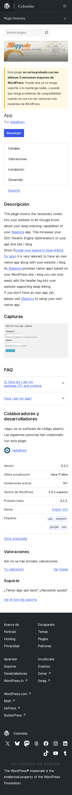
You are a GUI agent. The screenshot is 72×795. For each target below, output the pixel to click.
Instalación (16, 169)
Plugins (43, 639)
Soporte (14, 190)
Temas (43, 632)
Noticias (10, 632)
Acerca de (11, 625)
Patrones (44, 646)
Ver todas (61, 569)
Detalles (14, 148)
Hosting (9, 639)
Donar (44, 673)
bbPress (12, 708)
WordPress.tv (16, 681)
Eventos (44, 666)
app (50, 518)
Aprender (10, 659)
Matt (9, 701)
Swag (44, 681)
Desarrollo (15, 180)
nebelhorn (17, 122)
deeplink (61, 518)
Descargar (14, 133)
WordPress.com (17, 694)
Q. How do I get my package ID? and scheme (23, 384)
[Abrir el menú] (65, 6)
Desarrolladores (15, 673)
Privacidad (12, 646)
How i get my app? (18, 398)
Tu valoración (14, 569)
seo (64, 526)
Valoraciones (17, 159)
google (54, 526)
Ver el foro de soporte (20, 600)
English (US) (60, 509)
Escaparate (46, 625)
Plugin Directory (14, 18)
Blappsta (17, 232)
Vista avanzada (15, 539)
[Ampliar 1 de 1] (63, 329)
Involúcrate (46, 659)
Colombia (20, 733)
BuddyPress (15, 715)
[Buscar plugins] (46, 32)
